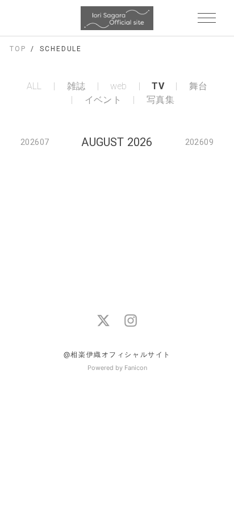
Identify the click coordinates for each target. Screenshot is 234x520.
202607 (34, 142)
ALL (34, 86)
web (118, 86)
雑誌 (76, 86)
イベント (103, 100)
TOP (18, 48)
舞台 (198, 86)
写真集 (160, 100)
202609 (199, 142)
